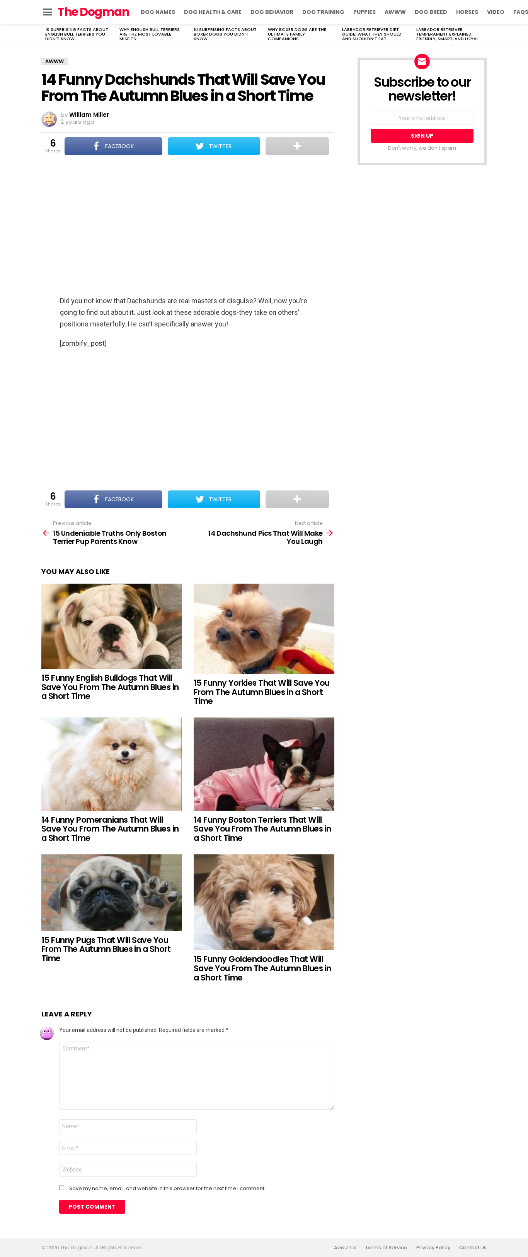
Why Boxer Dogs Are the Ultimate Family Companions (297, 34)
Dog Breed (431, 12)
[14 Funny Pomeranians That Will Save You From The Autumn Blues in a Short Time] (111, 764)
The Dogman (93, 11)
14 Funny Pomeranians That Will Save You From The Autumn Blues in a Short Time (110, 829)
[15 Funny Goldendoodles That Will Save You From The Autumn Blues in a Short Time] (264, 902)
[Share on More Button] (297, 146)
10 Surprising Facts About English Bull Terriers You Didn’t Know (76, 34)
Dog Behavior (271, 12)
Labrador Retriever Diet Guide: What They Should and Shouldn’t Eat (372, 34)
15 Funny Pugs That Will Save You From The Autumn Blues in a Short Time (105, 949)
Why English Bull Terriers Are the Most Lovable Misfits (149, 34)
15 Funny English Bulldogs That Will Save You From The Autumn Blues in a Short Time (110, 687)
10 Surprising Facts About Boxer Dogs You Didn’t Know (225, 34)
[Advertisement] (188, 226)
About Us (345, 1248)
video (495, 12)
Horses (467, 12)
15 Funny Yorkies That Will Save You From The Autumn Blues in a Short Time (262, 692)
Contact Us (473, 1248)
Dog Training (323, 12)
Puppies (364, 12)
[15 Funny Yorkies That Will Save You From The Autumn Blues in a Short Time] (264, 629)
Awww (395, 12)
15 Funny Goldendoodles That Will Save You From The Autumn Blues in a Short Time (262, 968)
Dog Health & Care (213, 12)
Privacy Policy (433, 1248)
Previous (45, 35)
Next (483, 35)
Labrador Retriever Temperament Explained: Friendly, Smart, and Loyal (447, 34)
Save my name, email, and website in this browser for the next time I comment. (167, 1188)
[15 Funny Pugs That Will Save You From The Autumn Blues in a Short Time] (111, 892)
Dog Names (158, 12)
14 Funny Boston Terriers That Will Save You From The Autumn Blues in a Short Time (262, 829)
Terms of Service (386, 1248)
